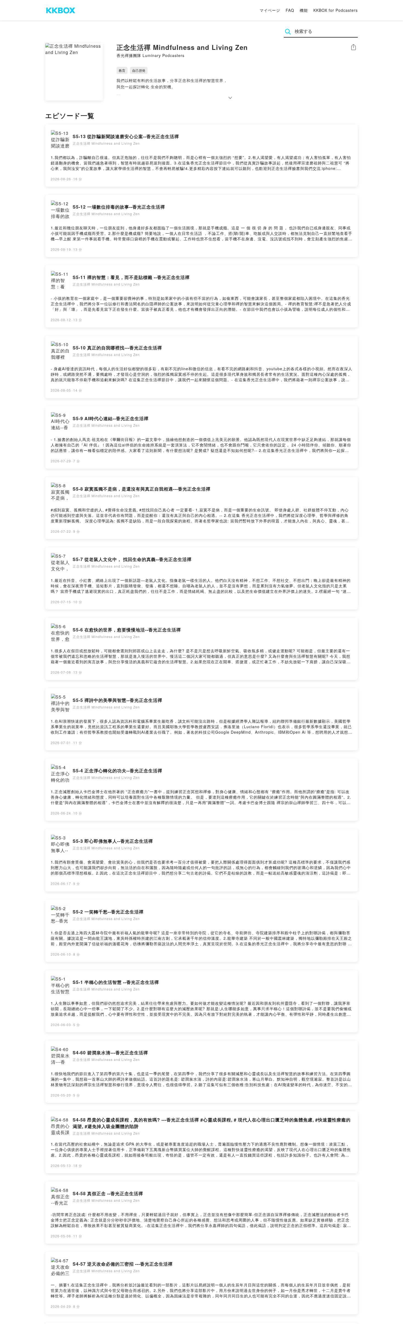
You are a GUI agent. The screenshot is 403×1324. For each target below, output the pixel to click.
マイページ (270, 10)
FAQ (290, 10)
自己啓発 (138, 70)
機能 (304, 10)
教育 (122, 70)
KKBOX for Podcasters (335, 10)
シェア (353, 47)
